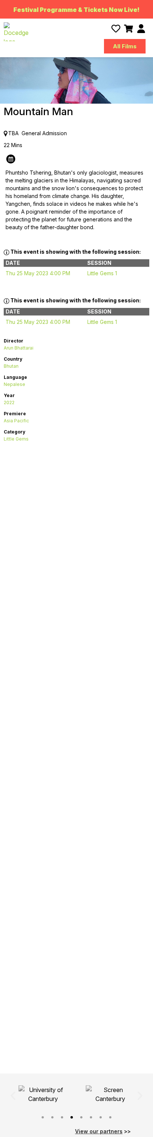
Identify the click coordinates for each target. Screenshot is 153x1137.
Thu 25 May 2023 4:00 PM (38, 273)
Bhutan (11, 366)
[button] (13, 1095)
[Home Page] (16, 31)
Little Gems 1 (102, 273)
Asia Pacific (16, 420)
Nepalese (14, 384)
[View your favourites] (115, 28)
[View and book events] (128, 28)
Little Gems (16, 439)
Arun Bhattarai (18, 348)
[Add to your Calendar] (10, 158)
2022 (9, 402)
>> (103, 1131)
